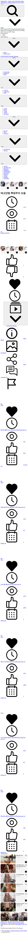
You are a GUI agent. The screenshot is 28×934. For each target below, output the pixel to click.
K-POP (5, 108)
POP (2, 106)
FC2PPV (6, 90)
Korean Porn (7, 72)
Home (2, 924)
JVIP (5, 56)
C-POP (5, 111)
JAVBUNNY (7, 149)
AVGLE (6, 150)
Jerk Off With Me (16, 184)
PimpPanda (6, 170)
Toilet (5, 132)
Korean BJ (6, 73)
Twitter (2, 181)
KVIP (2, 56)
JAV (2, 87)
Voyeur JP (6, 133)
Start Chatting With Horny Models (7, 248)
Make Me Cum (19, 855)
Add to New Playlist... (12, 325)
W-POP (5, 112)
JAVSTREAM (7, 167)
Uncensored (6, 91)
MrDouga (6, 169)
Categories (15, 56)
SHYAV (6, 166)
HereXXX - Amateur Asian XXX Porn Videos (16, 930)
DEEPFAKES (7, 171)
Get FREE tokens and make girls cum (25, 248)
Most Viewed (7, 53)
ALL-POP (6, 114)
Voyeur (14, 116)
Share (24, 364)
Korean (14, 57)
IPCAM (5, 131)
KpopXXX (6, 173)
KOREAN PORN (5, 233)
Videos (14, 38)
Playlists (11, 56)
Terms (16, 924)
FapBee (5, 175)
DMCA (20, 924)
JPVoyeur (6, 174)
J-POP (5, 110)
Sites (2, 163)
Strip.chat (7, 186)
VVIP (2, 146)
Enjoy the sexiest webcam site (7, 184)
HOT (7, 56)
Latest (5, 52)
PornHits (6, 177)
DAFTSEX (6, 178)
